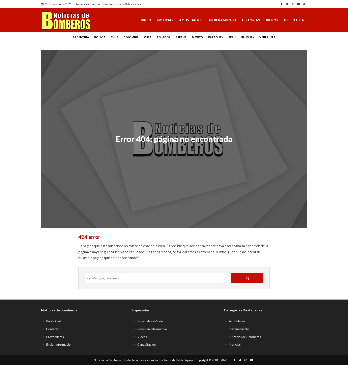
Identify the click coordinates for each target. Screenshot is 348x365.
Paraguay (215, 37)
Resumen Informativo (152, 329)
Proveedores (55, 337)
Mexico (197, 37)
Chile (114, 37)
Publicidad (53, 321)
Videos (272, 20)
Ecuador (164, 37)
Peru (232, 37)
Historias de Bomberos (245, 337)
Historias (251, 20)
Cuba (148, 37)
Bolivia (100, 37)
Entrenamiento (221, 20)
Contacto (52, 329)
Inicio (146, 20)
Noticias (165, 20)
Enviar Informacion (59, 344)
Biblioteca (294, 20)
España (181, 37)
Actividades (190, 20)
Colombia (131, 37)
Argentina (81, 37)
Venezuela (267, 37)
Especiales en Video (151, 321)
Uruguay (247, 37)
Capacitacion (146, 344)
